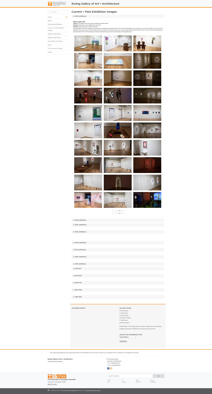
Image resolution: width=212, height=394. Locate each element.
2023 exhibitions (80, 232)
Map (108, 382)
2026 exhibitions (80, 16)
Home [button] (50, 17)
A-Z (122, 380)
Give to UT (138, 382)
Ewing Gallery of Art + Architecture (95, 3)
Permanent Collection (55, 41)
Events (109, 380)
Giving (50, 52)
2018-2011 (77, 268)
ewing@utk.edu (115, 365)
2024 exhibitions (80, 225)
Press (49, 45)
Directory (124, 382)
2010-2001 (78, 275)
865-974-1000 (52, 384)
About (50, 20)
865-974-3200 (116, 363)
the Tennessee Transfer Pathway (93, 390)
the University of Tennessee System (70, 390)
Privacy (152, 380)
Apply (137, 380)
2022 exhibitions (80, 242)
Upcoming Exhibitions (55, 24)
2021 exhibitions (80, 250)
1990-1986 (78, 290)
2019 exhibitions (80, 264)
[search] (58, 12)
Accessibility (153, 382)
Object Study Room (54, 37)
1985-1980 (78, 297)
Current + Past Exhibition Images (56, 29)
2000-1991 (78, 283)
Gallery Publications (54, 34)
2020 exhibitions (80, 257)
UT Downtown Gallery (55, 48)
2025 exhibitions (80, 220)
